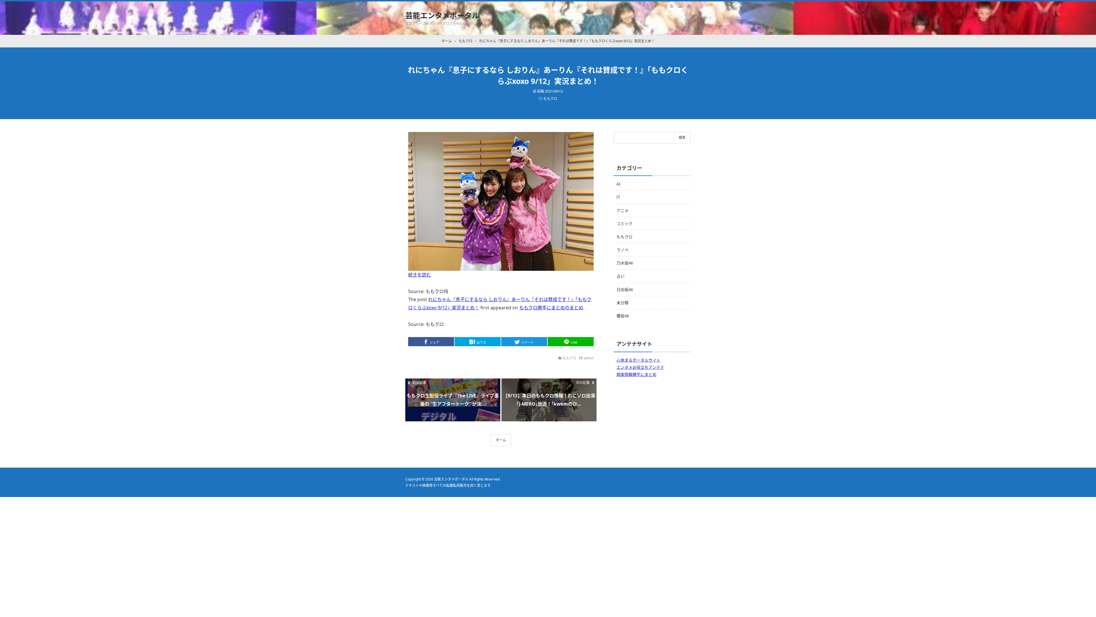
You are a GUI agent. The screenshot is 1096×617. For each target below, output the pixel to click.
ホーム (501, 440)
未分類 (622, 302)
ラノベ (622, 250)
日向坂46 (624, 289)
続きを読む (419, 275)
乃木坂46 (624, 263)
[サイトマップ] (680, 5)
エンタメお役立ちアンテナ (640, 367)
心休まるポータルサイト (638, 360)
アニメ (622, 210)
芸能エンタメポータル (442, 15)
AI (618, 184)
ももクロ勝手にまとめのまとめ (551, 308)
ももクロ (550, 98)
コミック (624, 223)
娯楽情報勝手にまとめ (636, 374)
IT (618, 197)
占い (620, 276)
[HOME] (688, 5)
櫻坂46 (622, 315)
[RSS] (671, 5)
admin (589, 358)
